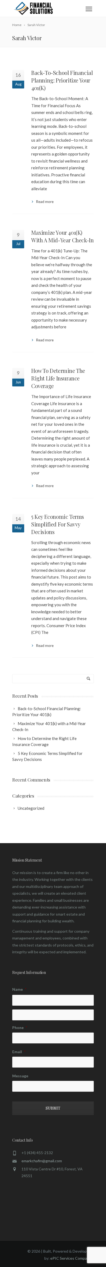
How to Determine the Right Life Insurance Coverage (58, 378)
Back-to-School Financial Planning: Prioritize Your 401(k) (62, 80)
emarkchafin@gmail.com (41, 1160)
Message (20, 1076)
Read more (45, 201)
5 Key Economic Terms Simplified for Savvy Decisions (57, 524)
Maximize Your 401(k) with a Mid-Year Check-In (62, 236)
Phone (19, 1027)
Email (19, 1051)
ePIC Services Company (70, 1258)
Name (19, 989)
